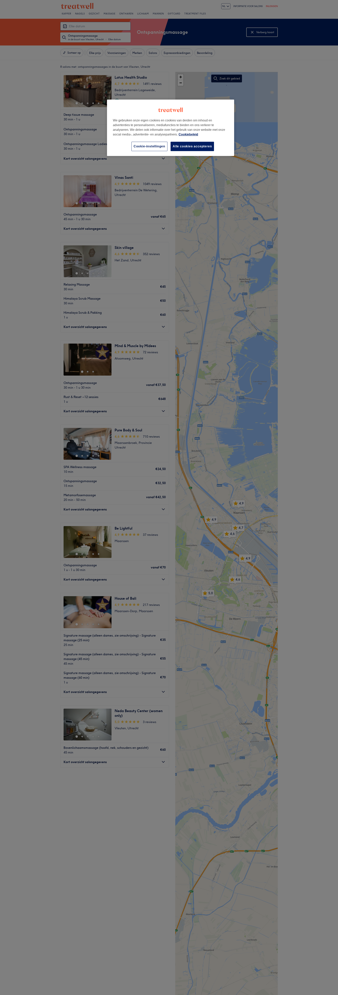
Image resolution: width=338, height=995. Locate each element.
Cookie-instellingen (149, 146)
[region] (170, 128)
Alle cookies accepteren (192, 146)
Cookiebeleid (188, 134)
